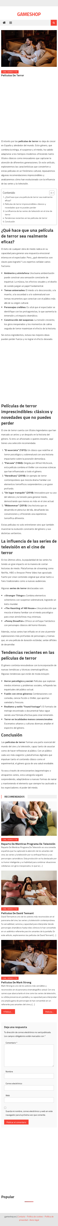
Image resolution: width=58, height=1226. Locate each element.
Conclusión (10, 221)
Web (8, 1095)
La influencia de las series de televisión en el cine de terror (28, 212)
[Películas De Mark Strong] (29, 957)
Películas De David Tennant (17, 913)
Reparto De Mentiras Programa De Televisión (28, 844)
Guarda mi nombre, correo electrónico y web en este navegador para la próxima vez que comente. (29, 1113)
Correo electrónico (14, 1083)
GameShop (29, 14)
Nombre (9, 1071)
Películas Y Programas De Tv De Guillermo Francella (10, 1011)
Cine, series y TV (10, 71)
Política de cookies (35, 1216)
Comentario (11, 1042)
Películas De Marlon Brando (51, 1011)
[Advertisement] (29, 109)
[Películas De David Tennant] (29, 888)
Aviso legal (34, 1219)
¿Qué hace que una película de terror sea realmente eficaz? (28, 198)
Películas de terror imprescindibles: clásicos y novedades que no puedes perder (25, 205)
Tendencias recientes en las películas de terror (26, 218)
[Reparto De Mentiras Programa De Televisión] (29, 818)
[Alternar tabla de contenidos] (50, 192)
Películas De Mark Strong (16, 982)
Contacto (21, 1216)
